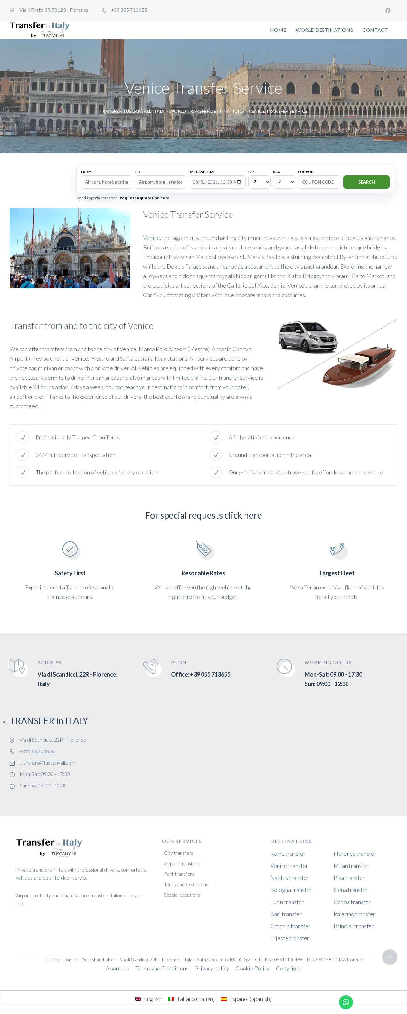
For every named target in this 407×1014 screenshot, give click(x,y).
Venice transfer (289, 865)
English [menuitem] (152, 998)
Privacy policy (212, 968)
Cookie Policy (253, 968)
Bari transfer (286, 913)
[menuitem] (148, 998)
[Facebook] (388, 10)
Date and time (202, 172)
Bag (276, 172)
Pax (251, 172)
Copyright (288, 968)
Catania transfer (290, 925)
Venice (151, 237)
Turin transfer (287, 901)
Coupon (306, 172)
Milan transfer (351, 865)
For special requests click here (203, 515)
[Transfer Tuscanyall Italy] (40, 30)
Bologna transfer (291, 889)
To (137, 172)
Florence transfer (355, 853)
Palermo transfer (354, 913)
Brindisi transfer (354, 925)
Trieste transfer (289, 938)
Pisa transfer (349, 877)
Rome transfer (288, 853)
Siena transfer (351, 889)
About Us (117, 968)
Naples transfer (289, 877)
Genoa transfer (352, 901)
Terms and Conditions (162, 968)
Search (366, 182)
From (86, 172)
